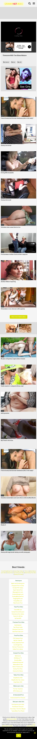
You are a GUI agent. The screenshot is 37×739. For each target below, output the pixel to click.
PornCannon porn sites (18, 704)
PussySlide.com (18, 600)
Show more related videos (18, 317)
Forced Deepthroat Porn (7, 571)
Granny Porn (10, 572)
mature (7, 62)
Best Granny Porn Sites (30, 572)
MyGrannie (18, 656)
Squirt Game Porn (18, 590)
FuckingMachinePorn (18, 596)
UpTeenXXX (18, 618)
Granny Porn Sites (18, 574)
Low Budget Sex (18, 645)
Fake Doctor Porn (18, 603)
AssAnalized (17, 625)
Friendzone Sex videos (18, 614)
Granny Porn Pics (17, 669)
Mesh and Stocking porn (17, 583)
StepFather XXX (18, 682)
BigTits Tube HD (18, 640)
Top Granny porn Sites (18, 572)
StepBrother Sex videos (17, 680)
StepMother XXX (17, 677)
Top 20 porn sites (18, 627)
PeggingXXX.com (18, 598)
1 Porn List (26, 571)
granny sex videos (12, 719)
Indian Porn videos (18, 649)
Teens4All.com (18, 609)
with (20, 62)
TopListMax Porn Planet (17, 711)
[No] (35, 733)
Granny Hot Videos (18, 671)
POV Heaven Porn (18, 638)
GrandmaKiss (18, 660)
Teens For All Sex (18, 616)
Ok (18, 735)
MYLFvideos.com (17, 691)
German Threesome (17, 647)
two (14, 62)
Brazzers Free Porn (18, 629)
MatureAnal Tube (18, 664)
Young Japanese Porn (18, 642)
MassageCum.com (18, 592)
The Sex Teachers (18, 689)
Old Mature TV (18, 658)
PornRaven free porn (18, 706)
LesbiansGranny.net (18, 662)
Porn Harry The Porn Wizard (17, 709)
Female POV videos (18, 588)
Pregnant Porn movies (18, 585)
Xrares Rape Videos (18, 571)
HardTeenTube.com (17, 631)
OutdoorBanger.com (17, 594)
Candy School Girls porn (18, 612)
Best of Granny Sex (18, 666)
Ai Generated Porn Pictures (17, 697)
